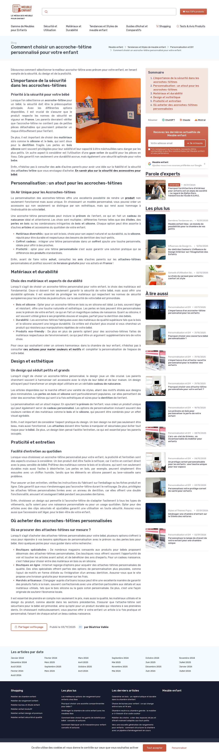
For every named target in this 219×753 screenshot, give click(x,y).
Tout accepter (154, 747)
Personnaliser (179, 747)
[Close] (167, 367)
